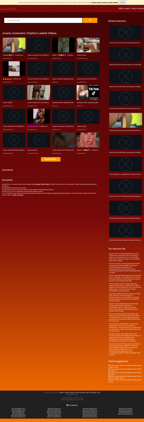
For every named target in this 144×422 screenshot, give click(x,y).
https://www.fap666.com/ (18, 414)
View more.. (50, 159)
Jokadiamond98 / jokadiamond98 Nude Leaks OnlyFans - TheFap (72, 102)
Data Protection (81, 392)
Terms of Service (137, 8)
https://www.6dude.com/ (18, 412)
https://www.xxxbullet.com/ (54, 410)
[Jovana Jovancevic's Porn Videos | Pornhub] (38, 99)
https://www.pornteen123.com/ (90, 414)
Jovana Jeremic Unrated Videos (87, 79)
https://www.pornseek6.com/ (90, 412)
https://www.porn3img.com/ (126, 411)
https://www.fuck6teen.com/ (90, 410)
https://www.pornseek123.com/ (90, 411)
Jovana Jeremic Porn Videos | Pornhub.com (65, 150)
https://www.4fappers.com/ (18, 408)
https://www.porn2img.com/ (126, 410)
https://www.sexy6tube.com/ (90, 408)
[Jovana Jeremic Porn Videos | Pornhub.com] (63, 147)
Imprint (127, 8)
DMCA (120, 8)
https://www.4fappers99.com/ (18, 410)
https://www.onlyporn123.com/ (89, 417)
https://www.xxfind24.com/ (54, 414)
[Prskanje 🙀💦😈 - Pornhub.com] (14, 52)
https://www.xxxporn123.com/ (54, 412)
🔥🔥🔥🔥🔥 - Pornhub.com (12, 79)
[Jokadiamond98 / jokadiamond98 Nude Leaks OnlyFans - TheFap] (63, 99)
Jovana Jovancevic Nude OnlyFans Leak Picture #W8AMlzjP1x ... (23, 150)
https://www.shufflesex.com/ (18, 417)
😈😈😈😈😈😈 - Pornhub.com (37, 126)
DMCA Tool (96, 392)
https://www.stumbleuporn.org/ (125, 414)
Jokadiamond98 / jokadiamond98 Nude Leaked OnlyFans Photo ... (97, 102)
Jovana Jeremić (8, 102)
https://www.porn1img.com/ (126, 408)
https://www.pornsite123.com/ (18, 415)
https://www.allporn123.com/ (90, 415)
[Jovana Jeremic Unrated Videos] (88, 75)
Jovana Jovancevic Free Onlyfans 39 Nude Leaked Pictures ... (22, 126)
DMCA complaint (18, 195)
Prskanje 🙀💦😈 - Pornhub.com (13, 55)
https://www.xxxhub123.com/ (54, 411)
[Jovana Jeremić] (14, 99)
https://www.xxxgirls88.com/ (54, 417)
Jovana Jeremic (32, 150)
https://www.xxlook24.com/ (54, 415)
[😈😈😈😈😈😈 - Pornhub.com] (38, 123)
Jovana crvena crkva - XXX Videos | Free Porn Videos (68, 126)
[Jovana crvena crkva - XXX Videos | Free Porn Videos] (63, 123)
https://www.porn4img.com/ (125, 412)
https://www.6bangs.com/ (18, 411)
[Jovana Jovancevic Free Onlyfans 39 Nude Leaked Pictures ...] (14, 123)
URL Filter (89, 392)
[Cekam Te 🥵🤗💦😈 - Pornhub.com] (63, 52)
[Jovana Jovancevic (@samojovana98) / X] (63, 75)
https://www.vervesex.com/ (54, 408)
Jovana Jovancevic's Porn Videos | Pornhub (40, 102)
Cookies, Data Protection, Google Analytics (104, 2)
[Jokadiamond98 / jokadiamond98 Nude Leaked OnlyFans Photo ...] (88, 99)
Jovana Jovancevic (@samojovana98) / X (65, 79)
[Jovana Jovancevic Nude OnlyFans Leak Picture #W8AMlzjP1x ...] (14, 147)
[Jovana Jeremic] (38, 147)
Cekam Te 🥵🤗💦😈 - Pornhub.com (63, 55)
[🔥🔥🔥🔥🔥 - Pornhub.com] (14, 75)
